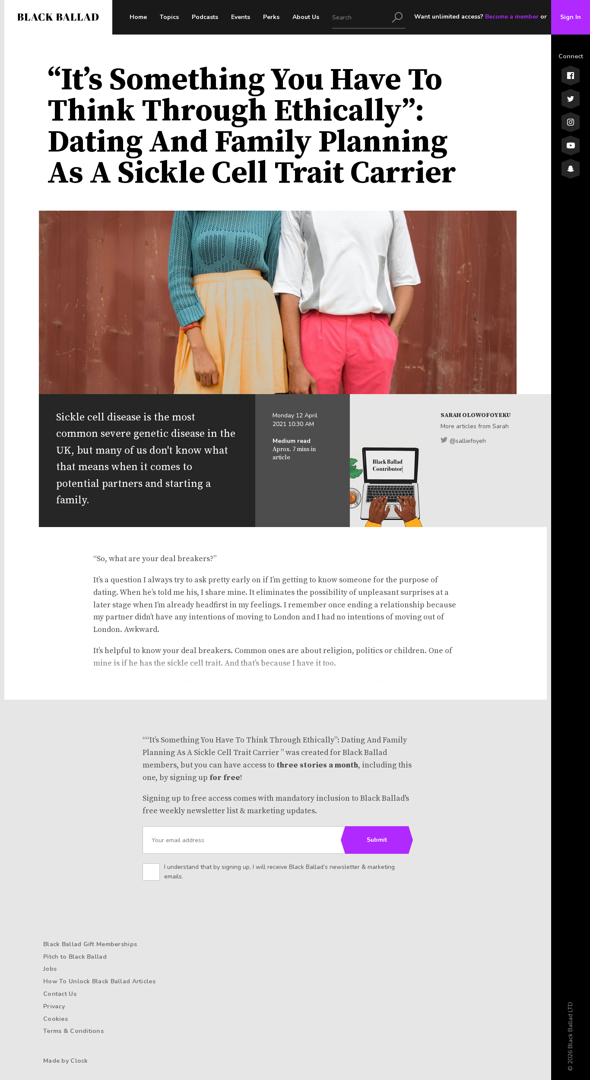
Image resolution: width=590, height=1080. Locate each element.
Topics (169, 17)
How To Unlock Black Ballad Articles (99, 981)
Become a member (512, 17)
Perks (271, 17)
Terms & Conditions (73, 1031)
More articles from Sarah (475, 426)
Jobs (50, 969)
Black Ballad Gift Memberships (90, 944)
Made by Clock (65, 1061)
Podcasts (205, 17)
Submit (377, 840)
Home (138, 17)
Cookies (55, 1019)
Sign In (570, 17)
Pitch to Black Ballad (75, 957)
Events (240, 17)
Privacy (54, 1006)
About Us (305, 17)
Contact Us (59, 994)
